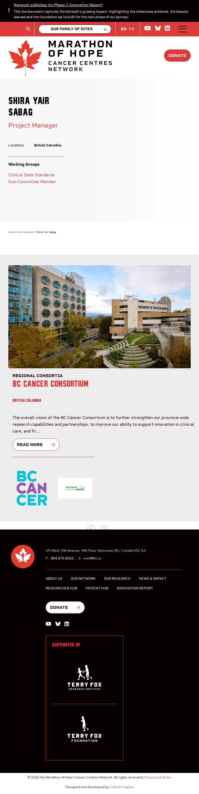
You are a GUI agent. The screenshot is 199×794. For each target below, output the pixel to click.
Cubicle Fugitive (122, 787)
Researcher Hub (61, 588)
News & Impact (152, 578)
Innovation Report (135, 588)
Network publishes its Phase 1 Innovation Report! (58, 5)
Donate (177, 55)
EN (124, 29)
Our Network (25, 232)
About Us (54, 578)
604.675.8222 (62, 558)
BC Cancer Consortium (50, 384)
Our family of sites (72, 29)
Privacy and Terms (157, 777)
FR (132, 29)
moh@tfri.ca (92, 558)
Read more (30, 444)
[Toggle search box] (28, 29)
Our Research (117, 578)
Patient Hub (97, 588)
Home (11, 232)
